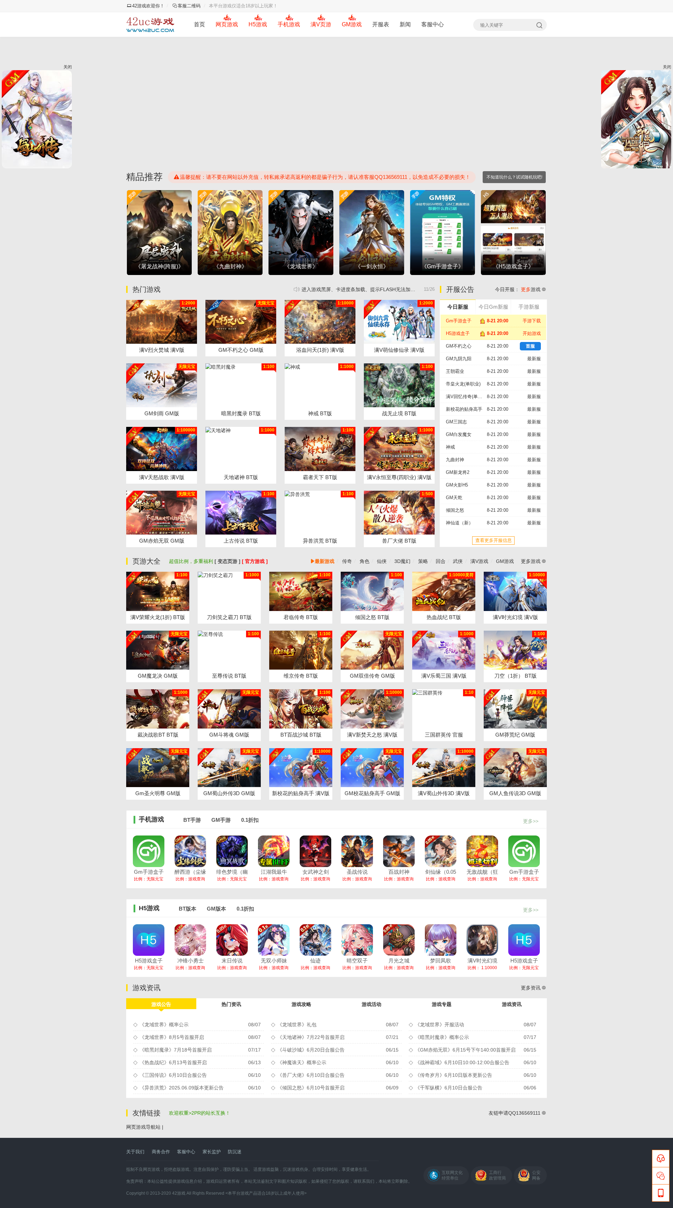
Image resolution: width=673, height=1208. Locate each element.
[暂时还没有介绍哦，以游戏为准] (399, 513)
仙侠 (382, 561)
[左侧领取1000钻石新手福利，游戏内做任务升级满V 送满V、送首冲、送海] (240, 322)
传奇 (347, 561)
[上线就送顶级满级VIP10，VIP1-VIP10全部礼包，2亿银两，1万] (372, 767)
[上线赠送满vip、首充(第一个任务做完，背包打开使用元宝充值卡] (157, 767)
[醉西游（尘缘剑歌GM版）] (190, 851)
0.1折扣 (250, 820)
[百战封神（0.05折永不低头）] (399, 851)
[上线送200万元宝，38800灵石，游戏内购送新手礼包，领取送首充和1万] (320, 322)
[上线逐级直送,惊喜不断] (240, 385)
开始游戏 (532, 333)
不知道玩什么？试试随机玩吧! (514, 177)
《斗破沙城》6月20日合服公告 (311, 1050)
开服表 (380, 24)
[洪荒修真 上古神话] (240, 513)
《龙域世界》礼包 (297, 1024)
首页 (199, 24)
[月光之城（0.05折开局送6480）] (399, 940)
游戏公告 (161, 1004)
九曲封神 (455, 459)
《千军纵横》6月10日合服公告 (448, 1087)
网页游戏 (227, 24)
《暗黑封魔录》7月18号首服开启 (176, 1050)
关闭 (67, 67)
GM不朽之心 (458, 346)
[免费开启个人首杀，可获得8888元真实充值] (443, 591)
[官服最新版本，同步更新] (320, 385)
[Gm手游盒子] (148, 851)
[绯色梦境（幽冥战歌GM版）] (232, 851)
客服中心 (432, 24)
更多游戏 (531, 561)
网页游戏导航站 (143, 1127)
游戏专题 (441, 1004)
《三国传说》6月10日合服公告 (173, 1075)
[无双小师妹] (274, 940)
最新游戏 (324, 561)
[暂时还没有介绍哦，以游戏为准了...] (399, 385)
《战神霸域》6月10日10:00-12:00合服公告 (462, 1062)
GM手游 (221, 820)
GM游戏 (352, 24)
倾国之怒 (455, 510)
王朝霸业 (455, 371)
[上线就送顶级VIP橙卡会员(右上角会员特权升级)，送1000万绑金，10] (372, 650)
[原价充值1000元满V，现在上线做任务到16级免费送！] (399, 322)
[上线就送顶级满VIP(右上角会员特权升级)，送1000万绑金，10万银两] (157, 591)
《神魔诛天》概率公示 (301, 1062)
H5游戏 (258, 24)
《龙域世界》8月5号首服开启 (172, 1037)
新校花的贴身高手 (464, 409)
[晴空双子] (357, 940)
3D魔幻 (402, 561)
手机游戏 (289, 24)
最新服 (534, 358)
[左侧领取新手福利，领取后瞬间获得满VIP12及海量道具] (372, 709)
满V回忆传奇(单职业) (466, 396)
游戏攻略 (301, 1004)
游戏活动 (371, 1004)
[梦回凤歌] (440, 940)
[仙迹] (315, 940)
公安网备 (536, 1175)
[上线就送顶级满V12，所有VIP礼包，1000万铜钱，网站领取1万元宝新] (161, 385)
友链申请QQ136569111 (515, 1113)
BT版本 (187, 909)
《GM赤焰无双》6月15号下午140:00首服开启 (465, 1050)
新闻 (405, 24)
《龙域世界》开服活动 (439, 1024)
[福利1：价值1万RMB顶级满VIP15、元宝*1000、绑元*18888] (443, 767)
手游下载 (532, 320)
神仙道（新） (459, 522)
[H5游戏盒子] (148, 940)
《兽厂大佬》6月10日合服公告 (311, 1075)
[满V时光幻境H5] (482, 940)
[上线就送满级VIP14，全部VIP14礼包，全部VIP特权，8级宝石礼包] (161, 449)
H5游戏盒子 (458, 333)
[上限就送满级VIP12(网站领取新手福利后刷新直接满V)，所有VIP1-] (161, 322)
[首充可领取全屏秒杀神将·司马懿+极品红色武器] (443, 709)
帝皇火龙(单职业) (463, 384)
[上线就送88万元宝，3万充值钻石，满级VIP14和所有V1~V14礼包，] (161, 513)
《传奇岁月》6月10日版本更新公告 (453, 1075)
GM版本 (216, 909)
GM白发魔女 (458, 434)
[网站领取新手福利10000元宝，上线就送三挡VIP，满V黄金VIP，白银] (157, 650)
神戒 (450, 447)
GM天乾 (454, 497)
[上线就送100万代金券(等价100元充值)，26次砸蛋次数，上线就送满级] (515, 591)
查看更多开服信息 (493, 540)
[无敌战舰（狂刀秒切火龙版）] (482, 851)
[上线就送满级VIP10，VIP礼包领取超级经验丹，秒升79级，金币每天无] (399, 449)
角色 (364, 561)
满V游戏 (479, 561)
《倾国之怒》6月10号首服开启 (311, 1087)
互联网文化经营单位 (452, 1175)
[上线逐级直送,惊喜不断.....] (240, 449)
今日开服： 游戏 (518, 289)
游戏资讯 (512, 1004)
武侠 (458, 561)
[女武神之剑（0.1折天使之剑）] (315, 851)
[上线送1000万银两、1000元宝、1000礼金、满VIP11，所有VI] (515, 709)
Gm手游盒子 (458, 320)
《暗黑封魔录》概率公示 (442, 1037)
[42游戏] (150, 24)
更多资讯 (531, 988)
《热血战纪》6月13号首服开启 (173, 1062)
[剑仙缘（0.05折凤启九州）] (440, 851)
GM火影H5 (457, 485)
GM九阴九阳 (458, 358)
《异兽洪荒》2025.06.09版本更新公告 (182, 1087)
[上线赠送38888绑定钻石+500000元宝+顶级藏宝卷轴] (157, 709)
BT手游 (192, 820)
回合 (441, 561)
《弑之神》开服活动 (368, 289)
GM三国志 (456, 421)
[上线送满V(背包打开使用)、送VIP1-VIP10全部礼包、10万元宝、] (229, 709)
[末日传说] (232, 940)
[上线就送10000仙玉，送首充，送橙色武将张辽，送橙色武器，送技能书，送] (443, 650)
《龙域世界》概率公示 (164, 1024)
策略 (423, 561)
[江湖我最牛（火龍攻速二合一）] (274, 851)
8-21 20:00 (497, 358)
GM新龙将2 (457, 472)
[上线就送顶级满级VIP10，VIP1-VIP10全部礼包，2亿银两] (300, 767)
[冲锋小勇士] (190, 940)
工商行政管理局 (497, 1175)
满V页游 (321, 24)
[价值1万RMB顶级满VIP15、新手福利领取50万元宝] (229, 767)
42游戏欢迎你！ (148, 5)
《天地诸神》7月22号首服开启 (311, 1037)
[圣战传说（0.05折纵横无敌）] (357, 851)
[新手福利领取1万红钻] (515, 767)
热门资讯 (231, 1004)
